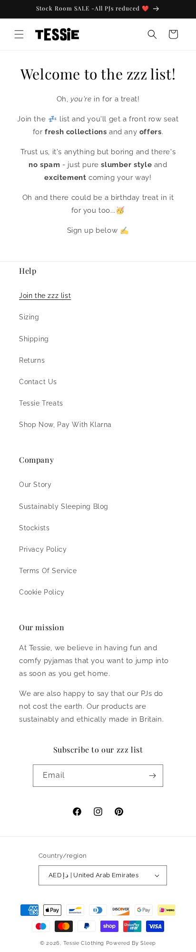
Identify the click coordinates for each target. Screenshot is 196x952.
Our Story (35, 484)
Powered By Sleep (131, 943)
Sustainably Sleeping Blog (63, 506)
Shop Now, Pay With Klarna (65, 424)
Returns (32, 360)
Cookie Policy (42, 592)
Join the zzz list (45, 295)
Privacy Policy (43, 549)
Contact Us (38, 382)
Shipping (34, 339)
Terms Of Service (48, 571)
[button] (19, 34)
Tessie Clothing (84, 943)
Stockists (34, 528)
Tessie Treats (41, 403)
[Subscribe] (152, 775)
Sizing (29, 317)
